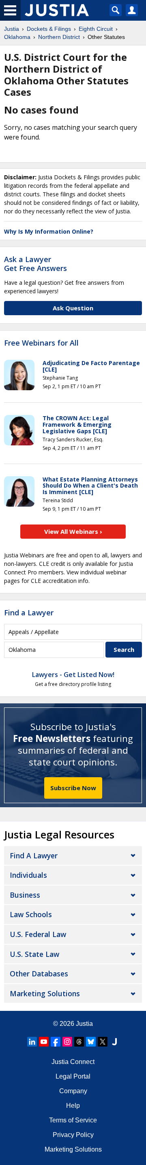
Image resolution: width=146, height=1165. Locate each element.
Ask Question (73, 308)
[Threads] (79, 1042)
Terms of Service (73, 1120)
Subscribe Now (73, 788)
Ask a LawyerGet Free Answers (35, 263)
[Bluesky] (91, 1042)
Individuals (28, 875)
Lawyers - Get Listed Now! (73, 674)
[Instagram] (67, 1042)
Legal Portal (73, 1076)
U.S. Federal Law (38, 934)
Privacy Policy (73, 1134)
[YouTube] (44, 1042)
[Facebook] (55, 1042)
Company (73, 1091)
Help (73, 1105)
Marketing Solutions (45, 993)
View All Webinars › (73, 531)
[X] (102, 1042)
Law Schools (31, 914)
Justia (84, 1023)
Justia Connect (73, 1061)
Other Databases (39, 973)
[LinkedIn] (32, 1042)
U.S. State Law (34, 954)
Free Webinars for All (41, 343)
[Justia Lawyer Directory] (114, 1042)
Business (25, 895)
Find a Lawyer (29, 612)
